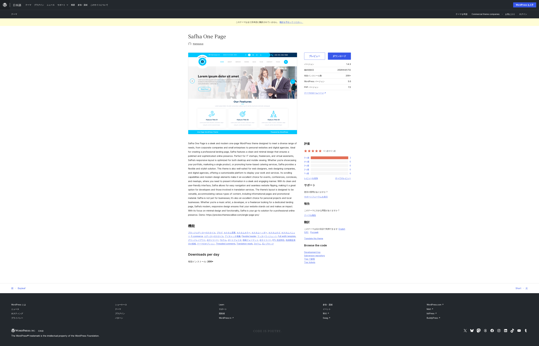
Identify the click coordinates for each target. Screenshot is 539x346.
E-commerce (197, 236)
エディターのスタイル (214, 236)
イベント (327, 309)
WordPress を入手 (525, 5)
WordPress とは (18, 304)
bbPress (432, 313)
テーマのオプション (206, 243)
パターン (119, 318)
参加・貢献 (328, 304)
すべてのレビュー (343, 178)
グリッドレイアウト (197, 240)
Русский (314, 232)
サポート (223, 309)
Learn (221, 304)
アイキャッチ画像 (233, 236)
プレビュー (314, 56)
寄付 (326, 313)
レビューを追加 (311, 178)
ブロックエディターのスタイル (202, 232)
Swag (326, 318)
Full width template (287, 236)
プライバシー (17, 318)
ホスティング (17, 313)
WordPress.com (435, 304)
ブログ (220, 232)
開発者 (222, 313)
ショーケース (121, 304)
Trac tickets (309, 262)
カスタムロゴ (274, 232)
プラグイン (120, 313)
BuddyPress (433, 318)
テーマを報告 (310, 215)
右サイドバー (265, 240)
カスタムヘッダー (259, 232)
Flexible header (249, 236)
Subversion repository (314, 255)
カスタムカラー (243, 232)
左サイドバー (213, 240)
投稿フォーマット (250, 240)
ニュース (15, 309)
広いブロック (268, 243)
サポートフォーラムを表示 (316, 196)
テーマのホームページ (314, 93)
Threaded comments (225, 243)
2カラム (257, 243)
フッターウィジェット (267, 236)
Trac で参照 (309, 259)
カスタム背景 (230, 232)
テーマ (14, 14)
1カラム (223, 240)
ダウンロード (339, 56)
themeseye (198, 44)
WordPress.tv (226, 318)
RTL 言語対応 (278, 240)
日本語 (41, 331)
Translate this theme (313, 238)
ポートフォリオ (235, 240)
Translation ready (245, 243)
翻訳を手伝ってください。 (291, 22)
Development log (312, 252)
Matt (430, 309)
